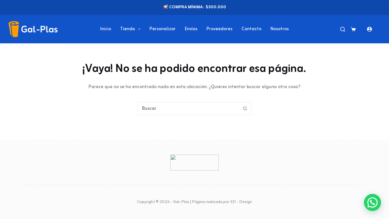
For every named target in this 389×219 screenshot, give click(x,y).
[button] (372, 202)
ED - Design (241, 202)
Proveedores (219, 29)
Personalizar (163, 29)
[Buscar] (342, 29)
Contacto (251, 29)
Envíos (191, 29)
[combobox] (188, 108)
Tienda (127, 29)
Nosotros (280, 29)
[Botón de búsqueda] (245, 108)
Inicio (105, 29)
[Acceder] (369, 29)
